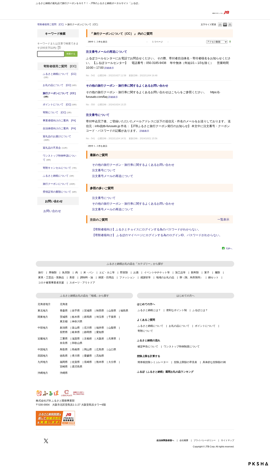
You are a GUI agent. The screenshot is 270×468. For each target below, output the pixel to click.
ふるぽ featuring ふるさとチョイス (47, 12)
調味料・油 (86, 277)
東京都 (64, 321)
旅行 (40, 272)
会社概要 (183, 440)
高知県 (100, 355)
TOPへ (229, 248)
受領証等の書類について (60, 191)
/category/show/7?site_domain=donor (40, 120)
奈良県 (64, 342)
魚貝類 (66, 272)
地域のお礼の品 (165, 277)
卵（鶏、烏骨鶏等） (191, 277)
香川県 (76, 355)
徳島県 (64, 355)
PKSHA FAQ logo (258, 463)
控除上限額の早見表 (185, 362)
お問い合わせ (52, 211)
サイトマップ (227, 440)
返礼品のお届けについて (57, 138)
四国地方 (43, 355)
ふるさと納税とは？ (149, 310)
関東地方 (43, 316)
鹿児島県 (77, 366)
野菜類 (124, 272)
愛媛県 (88, 355)
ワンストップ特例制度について (182, 346)
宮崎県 (64, 366)
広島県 (100, 349)
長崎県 (88, 361)
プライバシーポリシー (205, 440)
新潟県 (64, 327)
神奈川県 (77, 321)
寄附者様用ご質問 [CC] (50, 24)
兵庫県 (112, 338)
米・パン (88, 272)
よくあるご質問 (200, 12)
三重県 (64, 338)
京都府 (88, 338)
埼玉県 (100, 316)
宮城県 (88, 310)
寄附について (145, 330)
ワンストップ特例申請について (59, 157)
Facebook (38, 441)
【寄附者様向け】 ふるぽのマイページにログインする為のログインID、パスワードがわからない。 (157, 235)
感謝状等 (145, 277)
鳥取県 (64, 349)
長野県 (64, 332)
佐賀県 (76, 361)
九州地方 (43, 361)
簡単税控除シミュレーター (153, 362)
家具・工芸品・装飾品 (51, 277)
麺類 (217, 272)
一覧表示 (223, 219)
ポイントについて (205, 325)
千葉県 (112, 316)
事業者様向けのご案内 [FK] (59, 120)
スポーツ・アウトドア (82, 282)
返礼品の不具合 (55, 147)
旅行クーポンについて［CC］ (60, 95)
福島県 (124, 310)
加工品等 (180, 272)
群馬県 (88, 316)
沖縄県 (64, 372)
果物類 (53, 272)
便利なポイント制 (176, 310)
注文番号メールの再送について (106, 51)
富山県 (76, 327)
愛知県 (100, 332)
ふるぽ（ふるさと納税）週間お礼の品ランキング (165, 371)
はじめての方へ (182, 12)
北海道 (64, 304)
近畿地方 (43, 338)
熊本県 (100, 361)
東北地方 (43, 310)
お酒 (135, 272)
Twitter (46, 441)
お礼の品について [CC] (60, 85)
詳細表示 (109, 67)
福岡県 (64, 361)
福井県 (100, 327)
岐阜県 (76, 332)
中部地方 (43, 327)
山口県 (112, 349)
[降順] (230, 42)
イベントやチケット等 (157, 272)
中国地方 (43, 349)
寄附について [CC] (57, 112)
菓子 (206, 272)
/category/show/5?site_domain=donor (40, 104)
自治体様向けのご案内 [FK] (59, 128)
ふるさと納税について (58, 175)
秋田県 (100, 310)
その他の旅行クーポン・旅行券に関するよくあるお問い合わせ (127, 85)
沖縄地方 (43, 372)
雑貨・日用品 (106, 277)
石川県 (88, 327)
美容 (72, 277)
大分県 (112, 361)
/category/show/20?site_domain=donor (40, 128)
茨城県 (64, 316)
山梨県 (112, 327)
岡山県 (88, 349)
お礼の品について (179, 325)
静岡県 (88, 332)
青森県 (64, 310)
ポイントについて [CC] (60, 104)
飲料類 (195, 272)
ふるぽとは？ (200, 310)
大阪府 (100, 338)
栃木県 (76, 316)
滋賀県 (76, 338)
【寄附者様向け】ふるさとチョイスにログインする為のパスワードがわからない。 (146, 229)
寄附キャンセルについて (60, 167)
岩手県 (76, 310)
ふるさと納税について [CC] (59, 75)
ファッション (127, 277)
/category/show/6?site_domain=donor (40, 112)
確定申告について (148, 346)
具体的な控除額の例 (214, 362)
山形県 (112, 310)
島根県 (76, 349)
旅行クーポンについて (59, 183)
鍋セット (213, 277)
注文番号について (97, 114)
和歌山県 (77, 342)
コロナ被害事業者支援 (51, 282)
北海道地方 (44, 304)
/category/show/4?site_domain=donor (40, 85)
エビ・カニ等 (107, 272)
